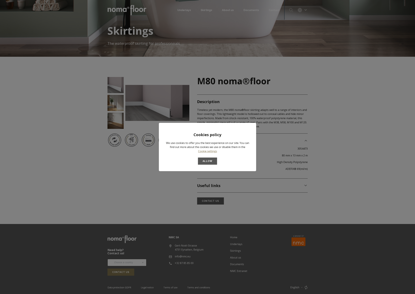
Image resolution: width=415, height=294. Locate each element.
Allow (207, 161)
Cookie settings (207, 151)
